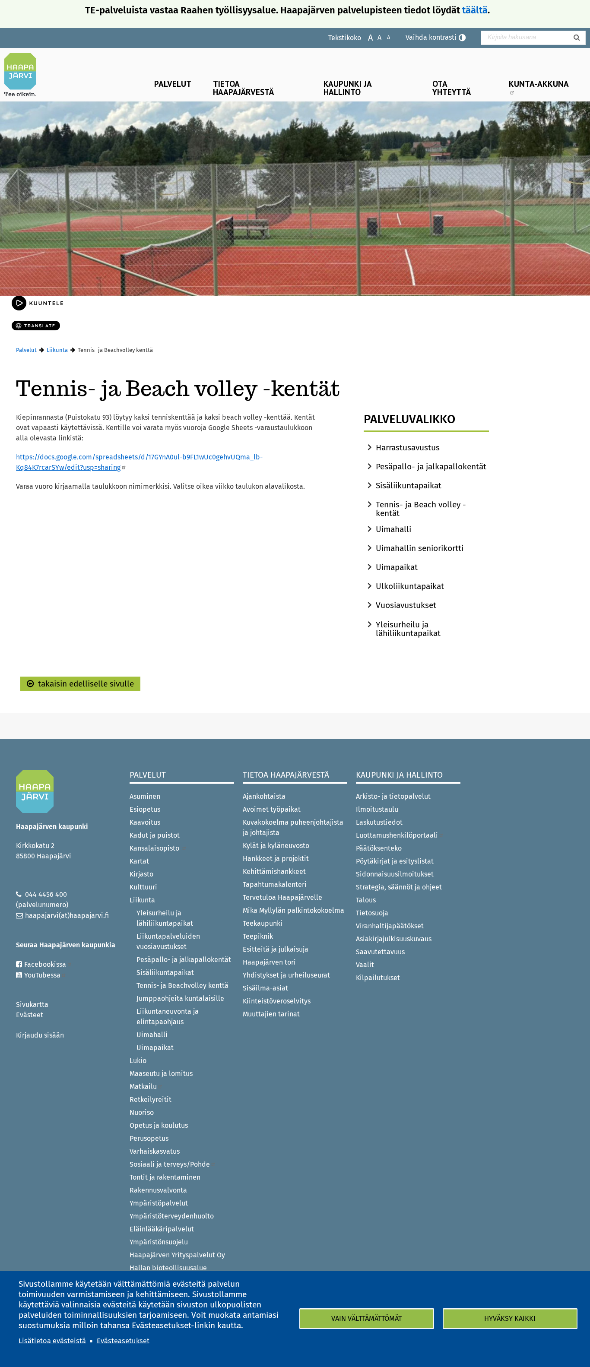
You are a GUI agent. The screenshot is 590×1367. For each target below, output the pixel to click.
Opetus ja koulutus (159, 1125)
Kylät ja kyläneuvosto (276, 846)
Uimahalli (393, 529)
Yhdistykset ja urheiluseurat (286, 975)
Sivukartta (32, 1004)
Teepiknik (258, 936)
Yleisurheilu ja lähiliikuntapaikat (408, 629)
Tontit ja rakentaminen (165, 1177)
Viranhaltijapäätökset (390, 926)
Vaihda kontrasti (431, 37)
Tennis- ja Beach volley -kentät (421, 509)
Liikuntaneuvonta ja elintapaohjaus (167, 1016)
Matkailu (143, 1086)
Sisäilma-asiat (265, 988)
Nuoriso (142, 1112)
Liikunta (57, 350)
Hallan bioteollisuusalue (168, 1268)
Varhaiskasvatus (155, 1151)
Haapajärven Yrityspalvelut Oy (177, 1255)
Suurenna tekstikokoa (366, 37)
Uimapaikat (397, 567)
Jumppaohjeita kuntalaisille (180, 998)
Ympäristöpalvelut (159, 1203)
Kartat (139, 861)
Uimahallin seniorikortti (419, 548)
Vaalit (365, 965)
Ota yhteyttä (451, 87)
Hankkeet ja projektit (276, 858)
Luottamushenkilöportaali (397, 835)
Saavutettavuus (380, 952)
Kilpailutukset (378, 978)
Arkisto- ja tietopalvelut (393, 796)
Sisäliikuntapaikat (408, 485)
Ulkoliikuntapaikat (410, 586)
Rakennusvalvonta (158, 1190)
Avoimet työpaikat (272, 809)
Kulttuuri (143, 887)
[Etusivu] (23, 74)
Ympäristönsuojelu (159, 1242)
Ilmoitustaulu (377, 809)
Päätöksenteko (379, 848)
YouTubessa (42, 975)
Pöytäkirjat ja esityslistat (395, 861)
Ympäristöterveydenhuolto (172, 1216)
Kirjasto (141, 874)
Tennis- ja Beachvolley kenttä (182, 985)
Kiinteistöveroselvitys (277, 1001)
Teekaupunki (262, 923)
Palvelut (172, 83)
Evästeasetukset (123, 1341)
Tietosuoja (372, 913)
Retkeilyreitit (150, 1099)
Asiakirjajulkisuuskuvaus (393, 939)
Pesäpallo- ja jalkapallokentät (431, 466)
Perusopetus (149, 1138)
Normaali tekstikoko (375, 37)
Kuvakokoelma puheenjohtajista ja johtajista (293, 827)
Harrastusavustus (408, 448)
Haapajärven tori (269, 962)
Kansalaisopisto (155, 848)
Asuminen (145, 796)
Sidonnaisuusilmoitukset (395, 874)
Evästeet (29, 1015)
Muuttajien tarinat (271, 1014)
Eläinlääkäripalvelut (162, 1229)
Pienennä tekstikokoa (384, 37)
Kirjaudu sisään (40, 1035)
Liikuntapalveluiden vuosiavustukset (168, 941)
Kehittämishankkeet (274, 871)
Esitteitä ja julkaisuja (275, 949)
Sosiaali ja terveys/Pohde (170, 1164)
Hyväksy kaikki (510, 1318)
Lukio (138, 1061)
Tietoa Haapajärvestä (243, 87)
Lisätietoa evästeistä (52, 1341)
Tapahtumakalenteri (275, 884)
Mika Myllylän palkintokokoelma (293, 910)
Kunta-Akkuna (539, 83)
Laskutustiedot (379, 822)
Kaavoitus (145, 822)
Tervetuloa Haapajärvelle (282, 897)
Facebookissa (45, 964)
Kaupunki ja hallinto (348, 87)
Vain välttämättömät (366, 1318)
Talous (366, 900)
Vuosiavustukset (406, 605)
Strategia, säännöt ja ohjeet (399, 887)
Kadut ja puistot (155, 835)
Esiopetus (145, 809)
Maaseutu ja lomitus (161, 1074)
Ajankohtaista (264, 796)
